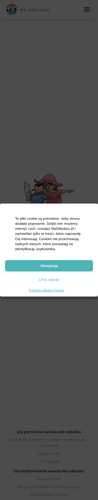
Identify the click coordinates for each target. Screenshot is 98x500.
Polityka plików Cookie (46, 290)
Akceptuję (49, 266)
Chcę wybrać (49, 280)
